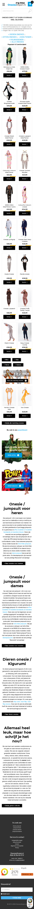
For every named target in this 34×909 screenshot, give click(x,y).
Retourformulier (17, 842)
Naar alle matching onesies (15, 380)
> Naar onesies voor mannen (13, 563)
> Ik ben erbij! (16, 898)
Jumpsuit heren (17, 827)
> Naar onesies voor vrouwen (13, 645)
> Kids (17, 360)
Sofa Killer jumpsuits (24, 544)
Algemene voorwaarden (17, 846)
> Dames (18, 365)
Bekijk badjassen (13, 486)
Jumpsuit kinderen (17, 831)
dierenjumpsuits (8, 638)
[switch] (30, 906)
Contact (17, 844)
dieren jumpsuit (17, 553)
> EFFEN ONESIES (9, 37)
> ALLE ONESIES (17, 42)
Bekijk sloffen (12, 455)
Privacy (17, 847)
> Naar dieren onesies (11, 714)
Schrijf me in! (6, 894)
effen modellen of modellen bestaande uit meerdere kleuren (17, 610)
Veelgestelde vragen (17, 840)
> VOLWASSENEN (16, 40)
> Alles (6, 360)
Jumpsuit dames (17, 829)
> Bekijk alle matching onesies (14, 423)
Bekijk (9, 75)
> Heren (6, 365)
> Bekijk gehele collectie (12, 805)
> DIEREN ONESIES (16, 34)
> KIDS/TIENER (25, 37)
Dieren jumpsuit (17, 826)
